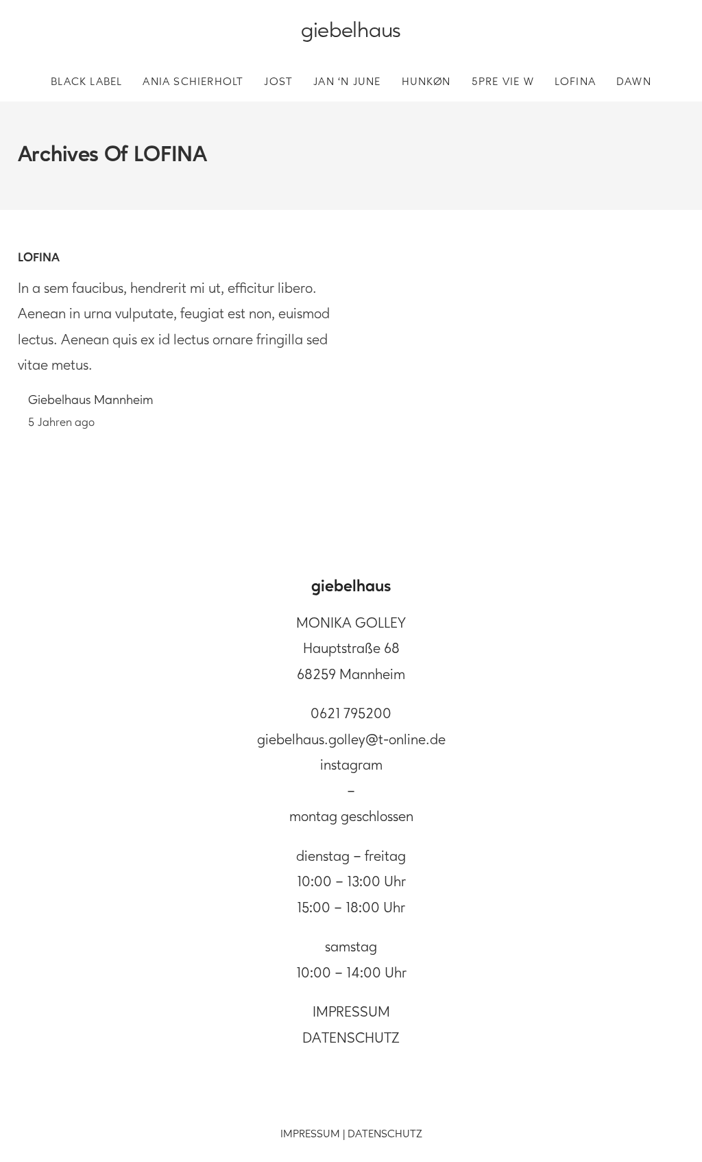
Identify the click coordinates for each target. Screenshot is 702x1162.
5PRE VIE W (503, 82)
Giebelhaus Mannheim (91, 400)
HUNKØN (426, 82)
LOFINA (575, 82)
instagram (351, 766)
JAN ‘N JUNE (346, 82)
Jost (278, 82)
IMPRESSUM (351, 1013)
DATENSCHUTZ (351, 1039)
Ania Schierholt (193, 82)
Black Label (86, 82)
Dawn (633, 82)
